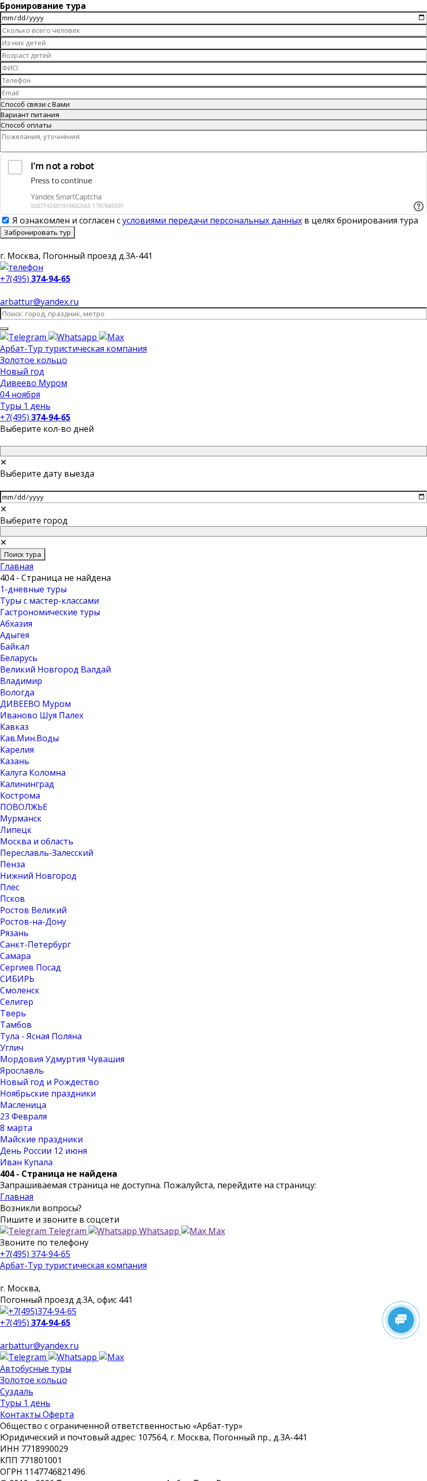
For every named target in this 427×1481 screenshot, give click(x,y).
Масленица (23, 1105)
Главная (16, 566)
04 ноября (20, 394)
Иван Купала (26, 1162)
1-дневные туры (33, 589)
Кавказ (14, 726)
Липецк (16, 830)
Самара (15, 956)
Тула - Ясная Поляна (41, 1036)
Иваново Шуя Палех (41, 715)
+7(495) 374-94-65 (35, 1254)
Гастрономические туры (50, 612)
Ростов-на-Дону (33, 921)
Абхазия (16, 623)
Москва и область (36, 841)
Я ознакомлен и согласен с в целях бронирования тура (215, 220)
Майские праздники (41, 1139)
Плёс (9, 887)
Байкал (14, 646)
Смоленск (20, 990)
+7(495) (35, 417)
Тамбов (16, 1024)
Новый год (22, 371)
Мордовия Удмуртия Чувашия (62, 1059)
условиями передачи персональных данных (212, 220)
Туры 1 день (25, 406)
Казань (14, 761)
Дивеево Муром (33, 383)
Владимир (21, 681)
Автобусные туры (35, 1368)
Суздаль (16, 1391)
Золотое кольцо (33, 360)
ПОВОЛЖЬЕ (23, 807)
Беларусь (18, 658)
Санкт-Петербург (35, 944)
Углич (11, 1047)
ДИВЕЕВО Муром (35, 704)
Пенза (12, 864)
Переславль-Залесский (46, 852)
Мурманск (21, 818)
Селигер (16, 1001)
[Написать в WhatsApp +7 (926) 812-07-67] (73, 337)
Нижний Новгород (38, 875)
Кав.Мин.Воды (29, 738)
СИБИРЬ (17, 979)
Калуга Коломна (33, 772)
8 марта (16, 1128)
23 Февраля (23, 1116)
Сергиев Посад (30, 967)
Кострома (20, 795)
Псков (12, 898)
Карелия (17, 749)
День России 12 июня (43, 1150)
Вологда (17, 692)
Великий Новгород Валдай (55, 669)
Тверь (13, 1013)
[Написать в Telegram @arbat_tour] (24, 337)
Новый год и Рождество (49, 1082)
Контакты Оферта (37, 1414)
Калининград (27, 784)
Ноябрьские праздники (48, 1093)
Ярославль (22, 1070)
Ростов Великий (33, 910)
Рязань (14, 933)
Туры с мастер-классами (49, 600)
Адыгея (14, 635)
